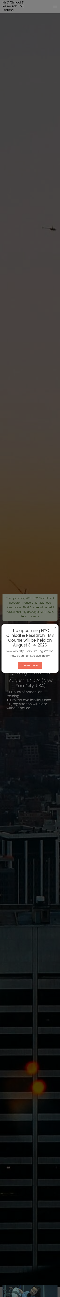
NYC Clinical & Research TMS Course (13, 6)
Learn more (30, 665)
